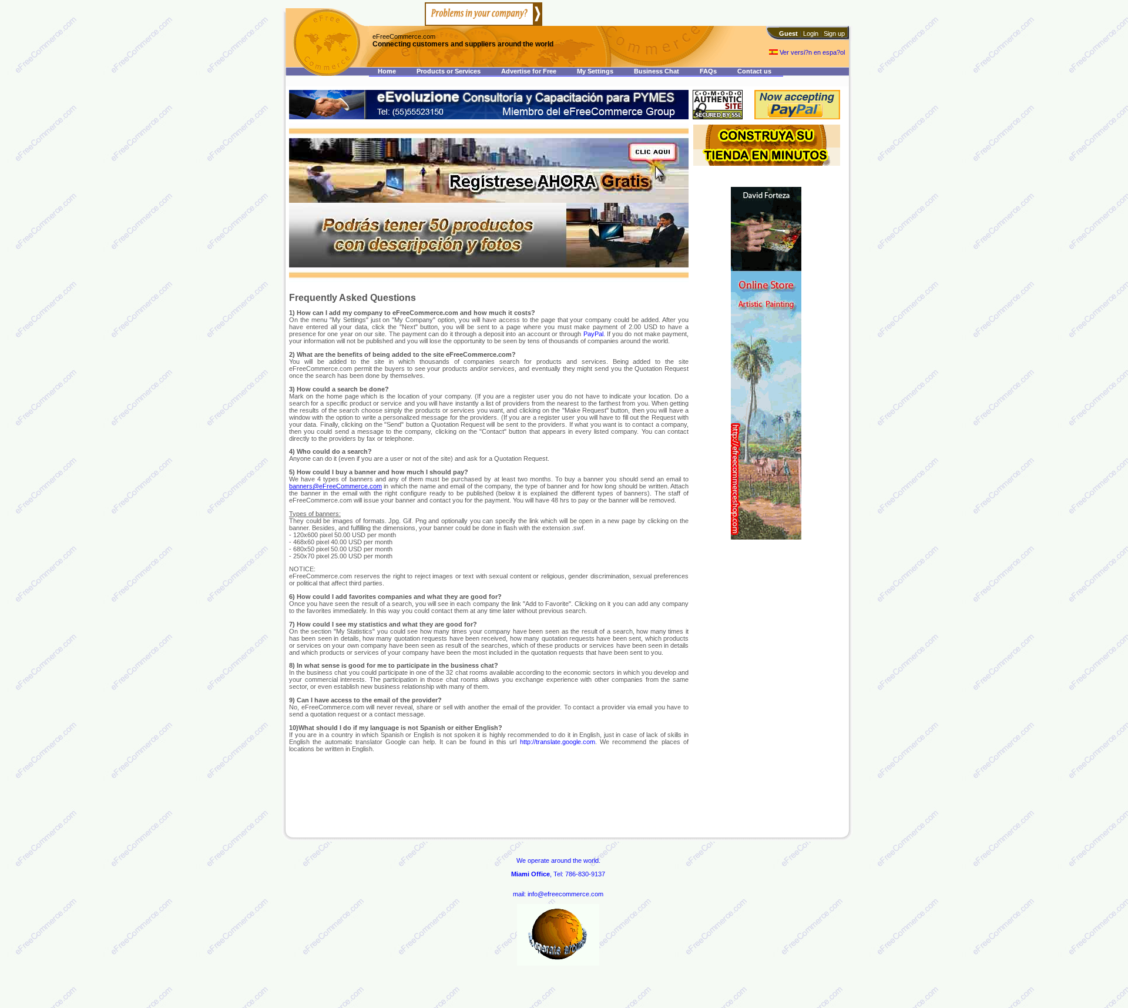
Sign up (834, 33)
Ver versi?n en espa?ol (811, 52)
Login (810, 33)
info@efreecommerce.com (565, 894)
